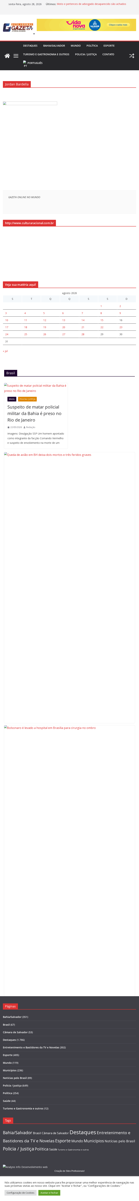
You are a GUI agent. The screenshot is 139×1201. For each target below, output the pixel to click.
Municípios (9, 1070)
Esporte (109, 45)
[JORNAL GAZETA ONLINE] (7, 55)
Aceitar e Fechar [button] (49, 1192)
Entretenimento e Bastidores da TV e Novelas (31, 1047)
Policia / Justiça (86, 54)
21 (82, 327)
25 (25, 334)
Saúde (6, 1101)
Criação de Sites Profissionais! (69, 1171)
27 (63, 334)
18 (25, 327)
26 (44, 334)
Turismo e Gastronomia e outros (46, 54)
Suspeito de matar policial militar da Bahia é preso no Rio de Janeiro (34, 413)
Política (92, 45)
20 (63, 327)
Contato (108, 54)
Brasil (12, 399)
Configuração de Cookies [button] (20, 1192)
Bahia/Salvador (54, 45)
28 (82, 334)
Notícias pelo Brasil (15, 1078)
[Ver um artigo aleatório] (131, 55)
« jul (5, 351)
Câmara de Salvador (15, 1032)
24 (6, 334)
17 (6, 327)
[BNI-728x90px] (86, 21)
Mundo (76, 45)
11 (25, 320)
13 (63, 320)
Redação (30, 427)
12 (44, 320)
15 (101, 320)
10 (6, 320)
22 (101, 327)
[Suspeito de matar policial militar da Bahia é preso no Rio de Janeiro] (36, 388)
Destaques (30, 45)
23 (120, 327)
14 (82, 320)
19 (44, 327)
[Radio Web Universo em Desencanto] (30, 103)
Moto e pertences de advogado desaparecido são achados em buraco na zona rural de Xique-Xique (91, 5)
